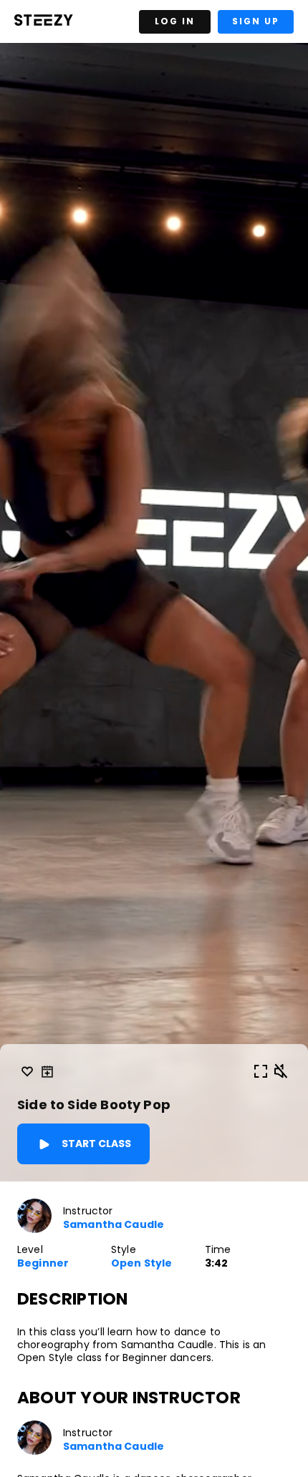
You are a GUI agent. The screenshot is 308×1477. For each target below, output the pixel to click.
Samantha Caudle (113, 1224)
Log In (175, 21)
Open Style (141, 1263)
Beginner (43, 1263)
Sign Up (255, 21)
